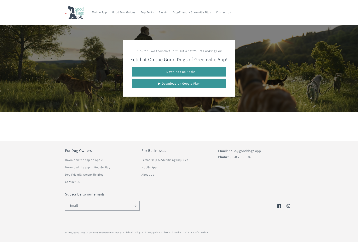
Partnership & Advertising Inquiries (165, 160)
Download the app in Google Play (87, 167)
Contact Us (72, 182)
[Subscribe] (134, 206)
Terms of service (172, 232)
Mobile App (149, 167)
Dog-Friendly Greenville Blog (84, 174)
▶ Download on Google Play (179, 83)
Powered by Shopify (111, 232)
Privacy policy (152, 232)
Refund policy (133, 232)
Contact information (196, 232)
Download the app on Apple (84, 160)
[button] (272, 12)
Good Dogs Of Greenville (87, 232)
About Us (148, 174)
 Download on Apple (179, 72)
